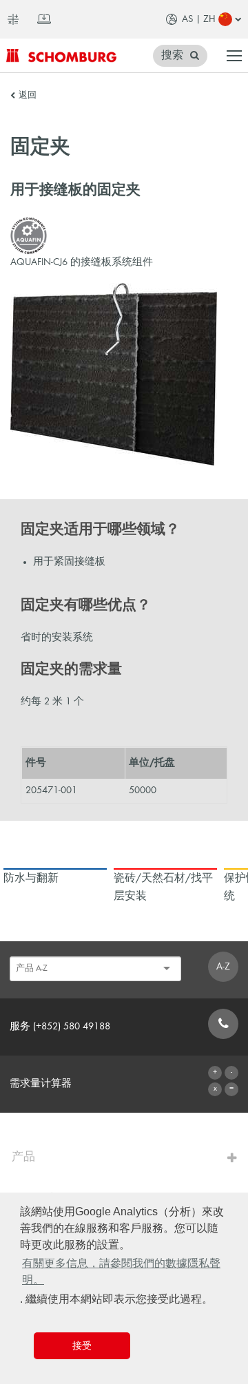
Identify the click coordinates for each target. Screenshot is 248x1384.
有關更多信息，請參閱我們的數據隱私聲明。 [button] (121, 1271)
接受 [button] (82, 1345)
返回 (28, 96)
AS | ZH (199, 19)
